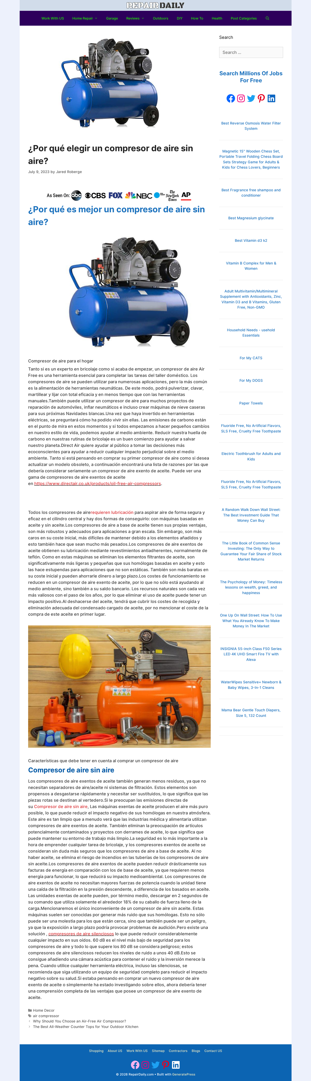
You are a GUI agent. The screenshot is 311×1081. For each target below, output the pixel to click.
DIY (180, 18)
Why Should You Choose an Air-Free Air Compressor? (79, 1021)
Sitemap (158, 1051)
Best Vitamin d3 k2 (251, 240)
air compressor (46, 1016)
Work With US (52, 18)
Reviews (133, 18)
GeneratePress (183, 1074)
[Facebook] (231, 98)
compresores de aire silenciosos (81, 933)
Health (217, 18)
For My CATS (251, 358)
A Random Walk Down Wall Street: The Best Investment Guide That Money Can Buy (251, 515)
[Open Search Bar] (267, 18)
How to (197, 18)
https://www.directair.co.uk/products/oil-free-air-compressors (97, 483)
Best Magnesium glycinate (251, 218)
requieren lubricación (112, 512)
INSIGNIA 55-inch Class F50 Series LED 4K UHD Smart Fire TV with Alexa (251, 654)
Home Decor (44, 1010)
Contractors (178, 1051)
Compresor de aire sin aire (61, 806)
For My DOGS (251, 380)
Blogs (196, 1051)
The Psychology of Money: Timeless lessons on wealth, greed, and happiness (251, 587)
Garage (112, 18)
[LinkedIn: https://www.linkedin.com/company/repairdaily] (271, 98)
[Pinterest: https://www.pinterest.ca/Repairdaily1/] (261, 98)
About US (115, 1051)
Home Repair (82, 18)
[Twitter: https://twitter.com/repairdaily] (251, 98)
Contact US (213, 1051)
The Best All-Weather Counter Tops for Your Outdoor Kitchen (85, 1027)
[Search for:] (251, 52)
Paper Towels (251, 403)
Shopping (96, 1051)
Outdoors (160, 18)
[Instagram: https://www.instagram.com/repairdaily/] (241, 98)
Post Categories (244, 18)
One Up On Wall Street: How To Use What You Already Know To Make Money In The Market (251, 620)
